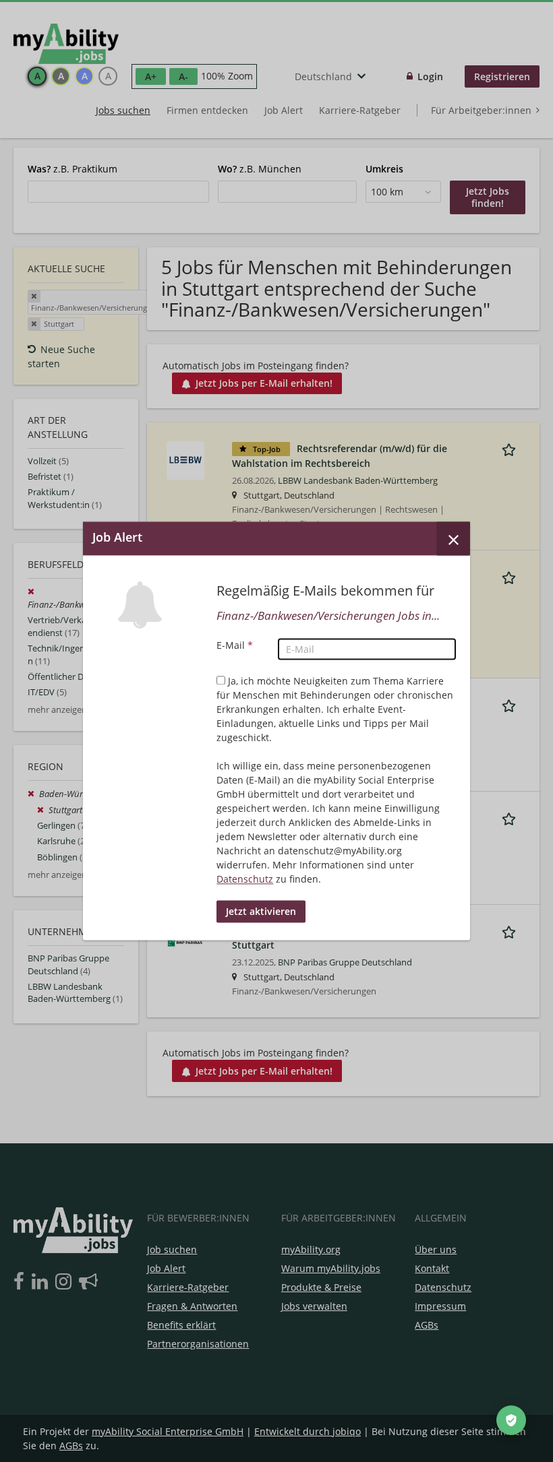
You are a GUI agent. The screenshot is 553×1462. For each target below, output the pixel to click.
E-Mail (234, 645)
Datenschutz (244, 879)
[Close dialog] (453, 538)
